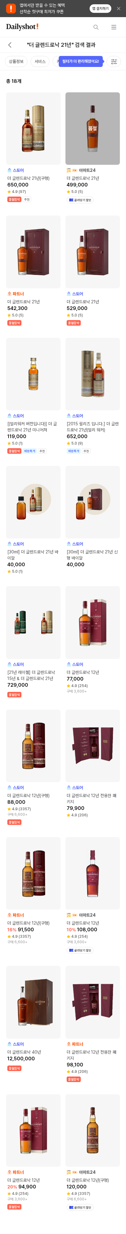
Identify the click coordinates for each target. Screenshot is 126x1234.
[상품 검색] (96, 27)
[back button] (10, 45)
